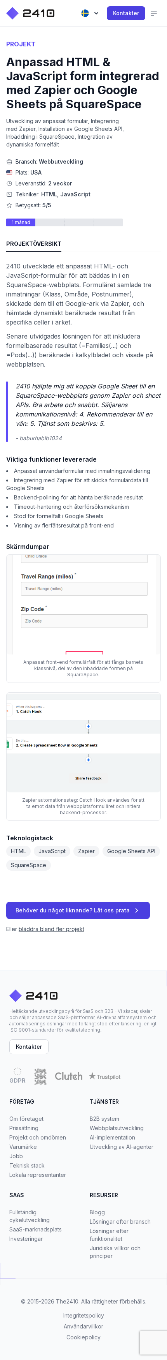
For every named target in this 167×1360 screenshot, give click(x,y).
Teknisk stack (27, 1165)
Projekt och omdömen (37, 1137)
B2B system (104, 1118)
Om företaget (26, 1118)
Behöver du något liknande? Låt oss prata (73, 910)
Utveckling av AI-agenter (121, 1146)
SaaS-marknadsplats (35, 1229)
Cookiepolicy (83, 1337)
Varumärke (23, 1146)
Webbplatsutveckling (117, 1128)
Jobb (16, 1156)
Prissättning (23, 1128)
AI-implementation (112, 1137)
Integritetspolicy (83, 1315)
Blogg (97, 1212)
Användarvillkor (83, 1326)
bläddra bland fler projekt (51, 929)
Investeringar (26, 1238)
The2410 (67, 1301)
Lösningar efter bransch (120, 1221)
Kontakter (126, 13)
